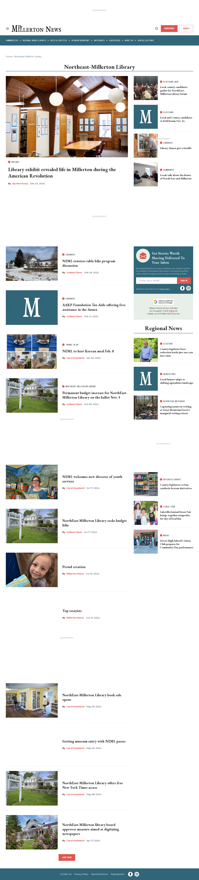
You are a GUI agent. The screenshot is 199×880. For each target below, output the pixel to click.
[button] (194, 839)
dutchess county (172, 479)
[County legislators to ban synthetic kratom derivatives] (146, 483)
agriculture (169, 374)
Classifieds (114, 40)
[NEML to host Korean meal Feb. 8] (32, 350)
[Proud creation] (32, 569)
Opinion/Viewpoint (81, 40)
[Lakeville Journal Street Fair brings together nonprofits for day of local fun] (146, 512)
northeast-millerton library (81, 386)
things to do (72, 344)
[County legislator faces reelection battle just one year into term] (146, 349)
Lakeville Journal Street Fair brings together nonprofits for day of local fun (175, 515)
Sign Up (183, 281)
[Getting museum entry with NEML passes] (32, 743)
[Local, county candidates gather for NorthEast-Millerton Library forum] (146, 87)
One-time (167, 842)
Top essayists (72, 610)
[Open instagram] (188, 288)
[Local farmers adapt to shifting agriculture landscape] (146, 379)
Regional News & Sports (34, 40)
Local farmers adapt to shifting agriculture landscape (176, 381)
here (172, 310)
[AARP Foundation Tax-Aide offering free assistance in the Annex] (32, 307)
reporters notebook (174, 401)
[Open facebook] (182, 288)
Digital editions (146, 40)
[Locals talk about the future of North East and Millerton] (146, 173)
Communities (12, 40)
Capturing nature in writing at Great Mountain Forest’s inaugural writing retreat (175, 410)
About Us (129, 40)
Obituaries (99, 40)
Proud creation (74, 567)
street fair (169, 506)
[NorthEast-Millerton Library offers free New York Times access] (32, 787)
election (167, 343)
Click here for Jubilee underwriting (32, 870)
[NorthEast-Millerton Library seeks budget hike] (32, 525)
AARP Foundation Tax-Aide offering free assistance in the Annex (94, 307)
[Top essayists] (32, 613)
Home (9, 56)
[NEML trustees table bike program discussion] (32, 263)
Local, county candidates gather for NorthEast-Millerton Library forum (173, 90)
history (15, 162)
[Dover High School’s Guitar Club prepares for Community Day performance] (146, 541)
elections (168, 112)
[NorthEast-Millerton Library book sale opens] (32, 699)
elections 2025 (171, 82)
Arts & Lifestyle (59, 40)
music (166, 535)
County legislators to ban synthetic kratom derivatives (176, 486)
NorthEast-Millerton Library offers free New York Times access (92, 785)
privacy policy (164, 289)
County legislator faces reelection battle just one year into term (176, 352)
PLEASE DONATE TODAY (143, 870)
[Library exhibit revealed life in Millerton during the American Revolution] (67, 116)
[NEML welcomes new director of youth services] (32, 481)
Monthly (146, 842)
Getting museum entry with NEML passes (94, 741)
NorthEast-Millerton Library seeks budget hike (94, 522)
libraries (70, 254)
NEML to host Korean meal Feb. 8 (88, 351)
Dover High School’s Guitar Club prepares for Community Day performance (176, 544)
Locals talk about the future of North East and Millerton (175, 176)
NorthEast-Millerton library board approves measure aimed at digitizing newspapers (90, 829)
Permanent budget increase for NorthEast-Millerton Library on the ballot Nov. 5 (94, 395)
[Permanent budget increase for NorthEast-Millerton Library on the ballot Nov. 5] (32, 394)
